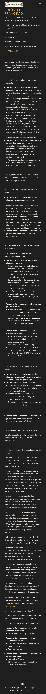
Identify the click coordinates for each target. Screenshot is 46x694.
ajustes (19, 686)
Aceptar (6, 690)
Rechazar (17, 690)
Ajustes (27, 690)
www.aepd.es (10, 606)
